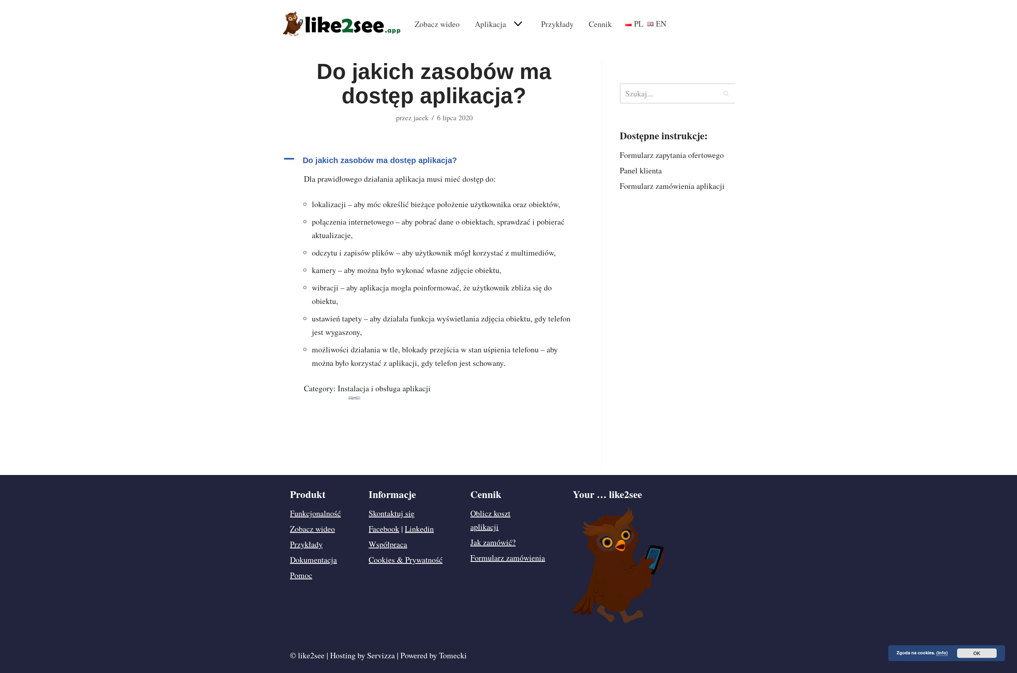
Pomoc (301, 575)
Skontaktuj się (391, 513)
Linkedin (419, 528)
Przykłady (557, 24)
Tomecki (453, 655)
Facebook (384, 528)
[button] (517, 24)
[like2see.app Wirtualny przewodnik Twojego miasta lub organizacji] (341, 24)
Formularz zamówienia (507, 557)
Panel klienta (641, 170)
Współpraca (388, 544)
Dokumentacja (313, 559)
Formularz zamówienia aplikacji (672, 186)
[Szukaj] (726, 93)
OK (976, 653)
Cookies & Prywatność (406, 559)
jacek (421, 117)
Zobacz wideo (437, 24)
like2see (311, 655)
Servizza (381, 655)
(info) (942, 653)
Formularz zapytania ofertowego (672, 155)
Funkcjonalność (315, 513)
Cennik (600, 24)
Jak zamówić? (493, 542)
